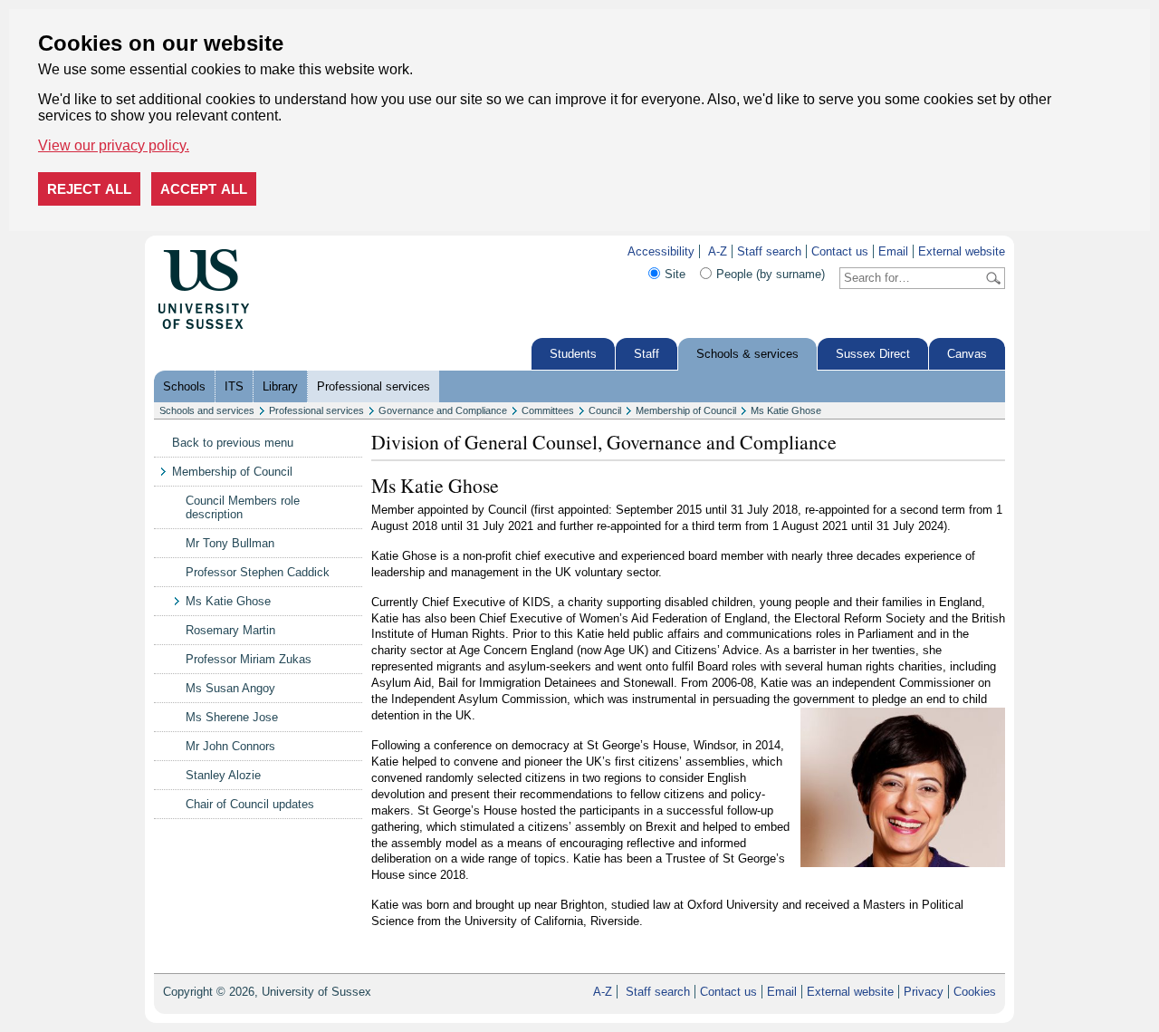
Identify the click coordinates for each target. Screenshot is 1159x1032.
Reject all (89, 189)
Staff (646, 354)
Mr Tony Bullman (230, 543)
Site (675, 274)
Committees (548, 410)
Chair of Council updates (250, 804)
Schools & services (747, 354)
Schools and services (206, 410)
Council (605, 410)
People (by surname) (770, 274)
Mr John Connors (230, 746)
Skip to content (289, 251)
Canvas (967, 354)
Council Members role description (243, 507)
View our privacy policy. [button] (113, 145)
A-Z (717, 251)
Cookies (974, 991)
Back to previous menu (232, 442)
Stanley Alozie (223, 775)
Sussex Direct (873, 354)
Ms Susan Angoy (230, 688)
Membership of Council (686, 410)
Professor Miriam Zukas (248, 659)
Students (573, 354)
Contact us (839, 251)
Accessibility (660, 251)
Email (893, 251)
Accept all (203, 189)
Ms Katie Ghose (786, 410)
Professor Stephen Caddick (258, 572)
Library (280, 386)
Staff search (769, 251)
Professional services (373, 386)
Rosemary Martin (230, 630)
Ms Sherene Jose (232, 717)
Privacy (923, 991)
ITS (234, 386)
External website (961, 251)
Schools (184, 386)
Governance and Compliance (442, 410)
